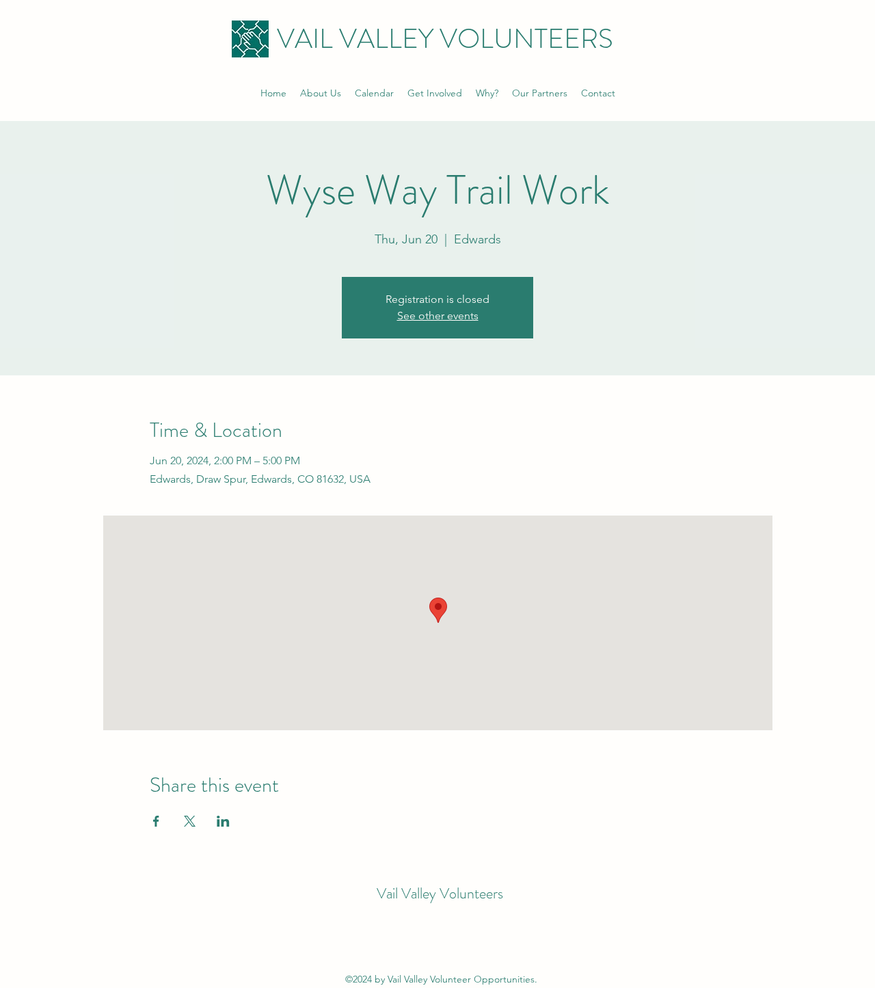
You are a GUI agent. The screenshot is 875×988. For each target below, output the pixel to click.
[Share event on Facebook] (156, 821)
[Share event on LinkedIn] (223, 821)
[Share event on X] (189, 821)
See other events (438, 315)
